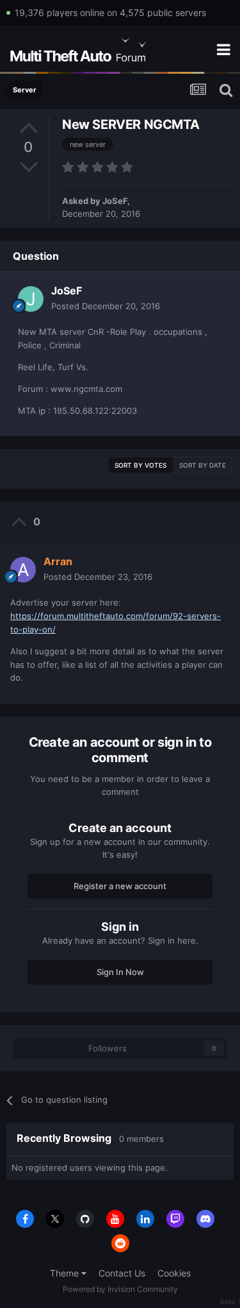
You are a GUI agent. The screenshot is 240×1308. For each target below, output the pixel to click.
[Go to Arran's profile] (23, 569)
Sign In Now (120, 972)
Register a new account (120, 886)
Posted (105, 306)
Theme (65, 1273)
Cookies (174, 1273)
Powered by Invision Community (120, 1289)
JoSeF (114, 201)
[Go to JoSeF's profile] (31, 299)
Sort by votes (140, 465)
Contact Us (122, 1273)
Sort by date (202, 465)
